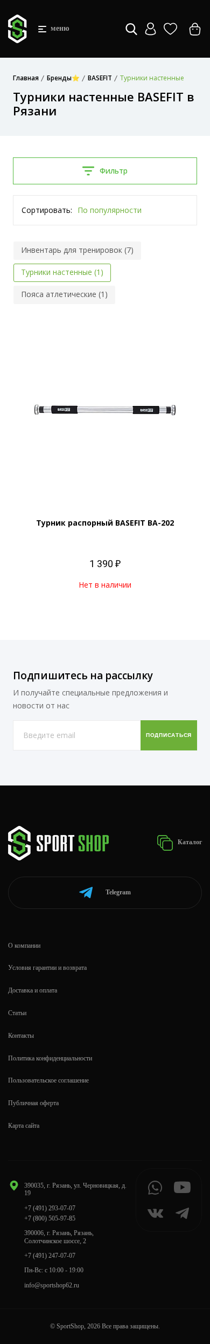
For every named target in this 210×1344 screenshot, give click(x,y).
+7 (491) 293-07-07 (49, 1208)
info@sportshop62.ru (51, 1285)
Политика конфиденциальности (50, 1058)
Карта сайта (23, 1125)
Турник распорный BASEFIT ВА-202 (105, 523)
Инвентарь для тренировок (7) (77, 250)
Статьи (17, 1013)
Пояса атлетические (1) (64, 294)
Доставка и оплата (32, 990)
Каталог (189, 842)
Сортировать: (47, 210)
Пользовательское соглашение (48, 1080)
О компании (24, 945)
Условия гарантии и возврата (47, 967)
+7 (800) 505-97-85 (49, 1218)
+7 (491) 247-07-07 (49, 1255)
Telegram (118, 892)
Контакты (21, 1035)
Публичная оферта (33, 1103)
